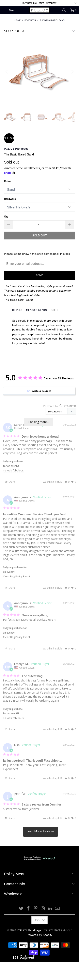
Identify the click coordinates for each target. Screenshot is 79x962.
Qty (6, 216)
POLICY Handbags (16, 148)
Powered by (59, 406)
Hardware (10, 198)
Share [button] (11, 482)
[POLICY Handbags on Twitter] (21, 908)
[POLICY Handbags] (39, 10)
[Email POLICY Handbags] (57, 908)
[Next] (72, 71)
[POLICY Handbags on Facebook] (29, 908)
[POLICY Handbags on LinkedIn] (50, 908)
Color (7, 181)
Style (55, 310)
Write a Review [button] (41, 391)
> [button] (40, 832)
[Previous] (7, 71)
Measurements (36, 310)
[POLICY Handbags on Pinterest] (36, 908)
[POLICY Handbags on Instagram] (43, 908)
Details (17, 310)
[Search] (64, 10)
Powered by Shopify (39, 934)
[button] (67, 482)
